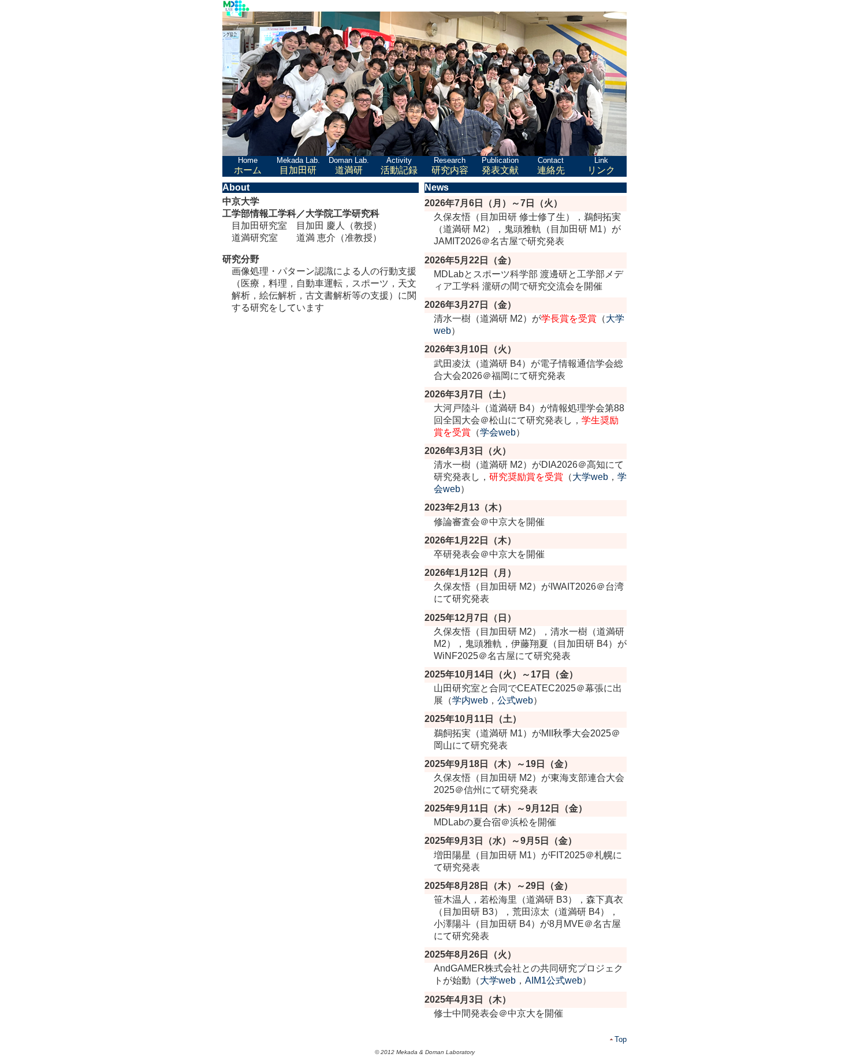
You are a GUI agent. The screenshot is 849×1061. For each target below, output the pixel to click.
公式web (515, 700)
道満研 (349, 165)
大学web (590, 477)
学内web (470, 700)
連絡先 (551, 165)
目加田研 (298, 165)
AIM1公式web (553, 980)
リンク (601, 165)
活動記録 (399, 165)
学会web (498, 432)
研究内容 (449, 165)
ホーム (248, 165)
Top (621, 1039)
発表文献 (500, 165)
